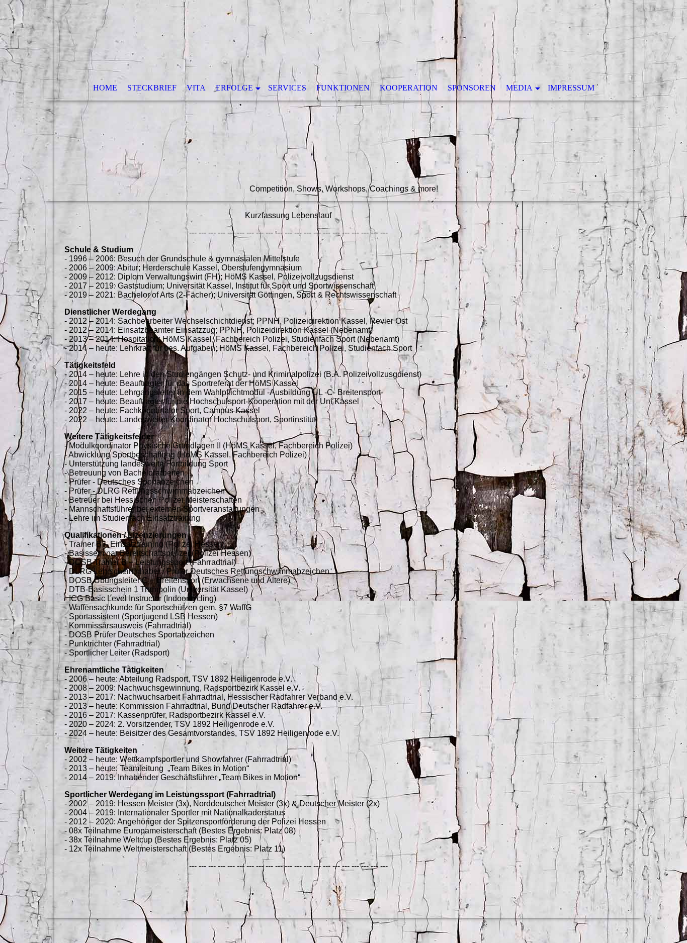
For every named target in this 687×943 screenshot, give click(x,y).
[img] (343, 100)
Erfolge (234, 87)
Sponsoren (472, 87)
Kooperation (409, 87)
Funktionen (343, 87)
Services (287, 87)
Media (519, 87)
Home (105, 87)
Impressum (571, 87)
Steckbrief (152, 87)
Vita (196, 87)
